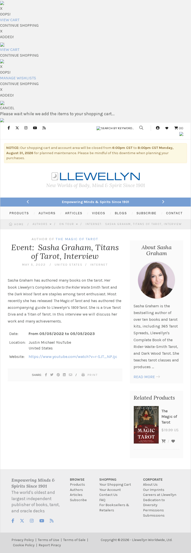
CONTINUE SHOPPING (19, 25)
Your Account (110, 490)
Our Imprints (153, 490)
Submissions (154, 515)
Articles (76, 495)
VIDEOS (98, 213)
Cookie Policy (24, 545)
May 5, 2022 (34, 264)
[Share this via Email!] (71, 375)
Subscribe (78, 500)
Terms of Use (48, 540)
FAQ (102, 500)
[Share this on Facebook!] (46, 375)
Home (19, 224)
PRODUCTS (19, 213)
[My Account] (157, 128)
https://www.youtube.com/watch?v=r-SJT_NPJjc (73, 356)
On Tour (67, 224)
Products (77, 484)
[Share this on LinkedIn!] (64, 375)
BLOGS (121, 213)
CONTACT (174, 213)
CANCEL (7, 108)
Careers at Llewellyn (159, 495)
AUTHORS (47, 213)
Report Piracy (50, 545)
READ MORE (144, 376)
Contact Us (108, 495)
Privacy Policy (22, 540)
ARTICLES (73, 213)
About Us (150, 484)
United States (69, 264)
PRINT (93, 375)
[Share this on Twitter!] (52, 375)
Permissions (153, 510)
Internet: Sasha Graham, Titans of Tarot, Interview (134, 224)
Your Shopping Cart (115, 484)
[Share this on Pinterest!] (58, 375)
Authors (41, 224)
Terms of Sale (74, 540)
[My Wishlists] (166, 128)
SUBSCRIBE (146, 213)
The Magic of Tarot (77, 239)
